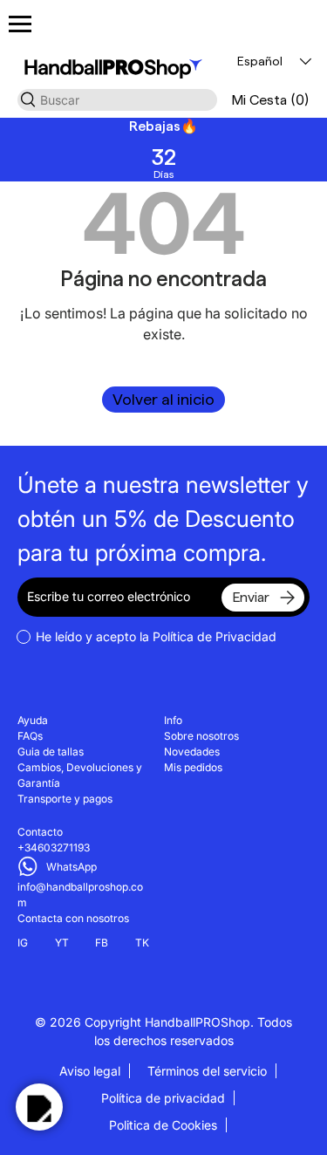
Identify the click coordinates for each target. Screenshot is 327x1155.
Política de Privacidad (214, 636)
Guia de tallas (50, 751)
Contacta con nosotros (73, 918)
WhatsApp (71, 866)
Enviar (250, 597)
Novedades (192, 751)
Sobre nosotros (201, 735)
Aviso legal (89, 1070)
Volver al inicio (163, 399)
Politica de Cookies (163, 1124)
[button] (270, 100)
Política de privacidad (163, 1097)
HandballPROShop (197, 1022)
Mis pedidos (193, 767)
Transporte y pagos (64, 798)
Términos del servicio (207, 1070)
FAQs (30, 735)
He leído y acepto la (156, 636)
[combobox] (117, 100)
